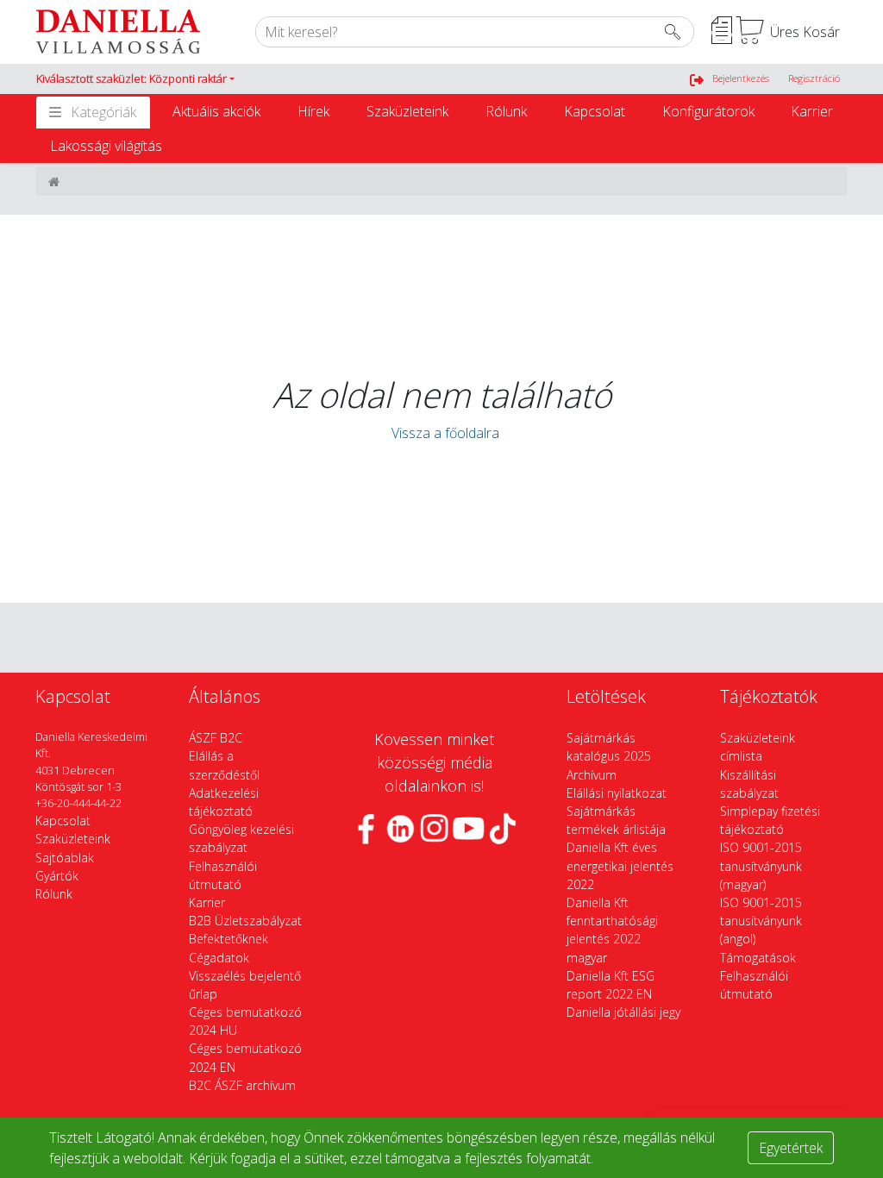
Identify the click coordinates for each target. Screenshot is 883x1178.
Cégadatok (219, 957)
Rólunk (506, 111)
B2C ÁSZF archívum (242, 1085)
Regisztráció (814, 78)
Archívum (592, 775)
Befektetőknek (228, 938)
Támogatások (758, 957)
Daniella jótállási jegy (623, 1012)
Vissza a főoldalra (442, 432)
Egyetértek (791, 1147)
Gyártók (56, 876)
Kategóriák (103, 112)
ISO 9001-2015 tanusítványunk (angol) (761, 920)
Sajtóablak (64, 857)
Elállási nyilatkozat (617, 793)
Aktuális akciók (216, 111)
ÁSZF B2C (215, 738)
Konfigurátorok (708, 111)
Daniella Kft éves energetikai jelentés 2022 (620, 865)
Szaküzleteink (407, 111)
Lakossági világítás (106, 145)
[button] (135, 79)
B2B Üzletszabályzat (245, 920)
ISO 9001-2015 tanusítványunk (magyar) (761, 865)
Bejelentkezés (740, 78)
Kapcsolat (594, 111)
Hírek (313, 111)
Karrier (812, 111)
